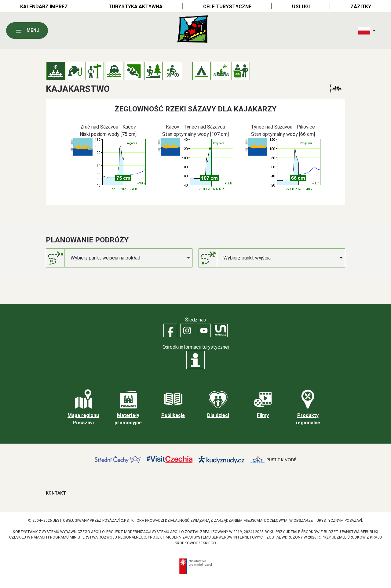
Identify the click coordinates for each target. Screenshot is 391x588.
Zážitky (360, 6)
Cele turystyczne (227, 6)
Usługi (301, 6)
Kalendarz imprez (44, 6)
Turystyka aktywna (135, 6)
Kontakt (56, 493)
